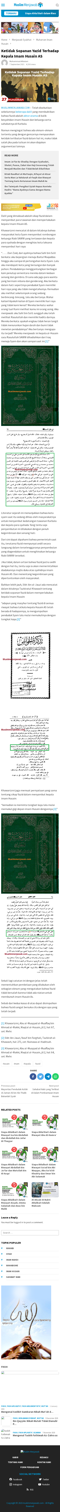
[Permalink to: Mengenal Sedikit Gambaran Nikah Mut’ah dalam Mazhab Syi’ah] (30, 1387)
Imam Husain (13, 1271)
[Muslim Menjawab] (30, 4)
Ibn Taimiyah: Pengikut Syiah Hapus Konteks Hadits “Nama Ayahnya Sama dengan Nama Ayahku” (28, 190)
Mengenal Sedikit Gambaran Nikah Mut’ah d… (27, 1411)
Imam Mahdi (12, 1259)
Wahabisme (12, 1265)
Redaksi (44, 1457)
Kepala (27, 1063)
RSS (31, 1489)
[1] (46, 341)
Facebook (17, 1479)
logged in (18, 1222)
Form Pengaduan (29, 1467)
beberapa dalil (24, 111)
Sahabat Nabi (13, 1277)
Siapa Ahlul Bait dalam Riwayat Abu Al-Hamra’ (44, 1134)
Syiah (9, 1254)
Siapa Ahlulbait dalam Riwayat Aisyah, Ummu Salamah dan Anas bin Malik (13, 1204)
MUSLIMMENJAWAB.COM (15, 107)
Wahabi (10, 1248)
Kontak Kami (44, 1462)
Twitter (46, 1479)
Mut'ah (44, 1406)
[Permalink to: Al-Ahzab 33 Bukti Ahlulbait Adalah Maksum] (45, 1189)
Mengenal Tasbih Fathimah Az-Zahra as (35, 1435)
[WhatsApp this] (55, 1076)
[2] (18, 619)
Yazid (37, 1063)
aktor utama (31, 115)
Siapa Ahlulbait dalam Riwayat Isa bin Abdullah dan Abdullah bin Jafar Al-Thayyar (14, 1137)
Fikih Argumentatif (31, 1406)
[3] (54, 809)
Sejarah (37, 1432)
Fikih (4, 1366)
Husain (6, 1063)
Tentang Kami (15, 1462)
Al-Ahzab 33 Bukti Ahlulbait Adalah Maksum (41, 1202)
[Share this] (33, 1076)
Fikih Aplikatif (14, 1406)
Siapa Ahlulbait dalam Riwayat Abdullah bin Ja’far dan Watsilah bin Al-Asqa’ (13, 1169)
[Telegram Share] (48, 1076)
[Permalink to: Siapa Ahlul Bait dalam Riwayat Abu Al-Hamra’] (45, 1122)
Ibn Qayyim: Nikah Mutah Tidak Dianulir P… (35, 1423)
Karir (15, 1457)
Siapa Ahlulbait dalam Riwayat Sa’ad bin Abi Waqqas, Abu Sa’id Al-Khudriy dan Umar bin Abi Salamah (44, 1170)
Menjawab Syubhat (27, 1418)
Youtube (46, 1484)
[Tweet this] (40, 1076)
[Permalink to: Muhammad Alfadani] (4, 62)
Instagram (17, 1484)
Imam (16, 1063)
